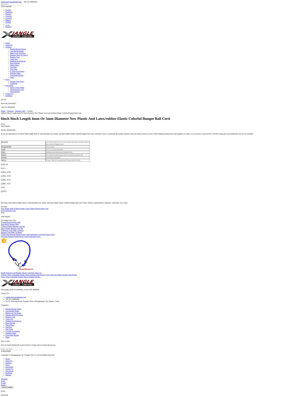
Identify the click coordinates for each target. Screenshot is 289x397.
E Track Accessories (17, 71)
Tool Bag (13, 67)
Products (8, 47)
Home (7, 43)
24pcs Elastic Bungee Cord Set (12, 228)
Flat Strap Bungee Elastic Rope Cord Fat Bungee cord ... (21, 237)
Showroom (9, 371)
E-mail (3, 383)
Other (12, 77)
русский (8, 18)
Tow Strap (13, 69)
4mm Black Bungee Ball (10, 224)
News (7, 79)
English (8, 10)
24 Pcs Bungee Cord (8, 211)
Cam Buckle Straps (17, 51)
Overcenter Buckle (16, 75)
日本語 (8, 22)
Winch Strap (14, 65)
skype (3, 381)
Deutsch (8, 14)
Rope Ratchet (15, 63)
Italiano (8, 20)
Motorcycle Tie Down (18, 53)
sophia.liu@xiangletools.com (11, 2)
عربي (7, 25)
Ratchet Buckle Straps (18, 49)
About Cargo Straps (17, 88)
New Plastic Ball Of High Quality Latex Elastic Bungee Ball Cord (24, 209)
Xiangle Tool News (17, 81)
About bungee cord (17, 90)
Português (9, 12)
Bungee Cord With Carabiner (11, 232)
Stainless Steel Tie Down (19, 55)
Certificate (13, 84)
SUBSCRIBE (6, 351)
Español (8, 27)
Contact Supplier (7, 387)
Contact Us (9, 94)
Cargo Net (13, 59)
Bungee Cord (15, 57)
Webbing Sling (15, 73)
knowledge (9, 86)
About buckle (15, 92)
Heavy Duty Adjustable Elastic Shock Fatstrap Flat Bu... (21, 277)
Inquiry (3, 385)
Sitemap (8, 375)
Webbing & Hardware (18, 61)
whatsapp (4, 379)
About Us (8, 45)
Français (8, 16)
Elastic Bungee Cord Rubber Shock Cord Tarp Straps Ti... (21, 273)
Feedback (8, 96)
